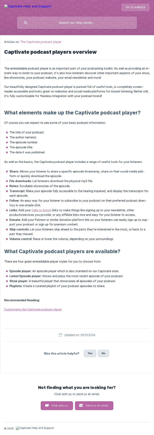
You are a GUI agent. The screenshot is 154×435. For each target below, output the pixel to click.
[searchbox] (77, 23)
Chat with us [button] (60, 405)
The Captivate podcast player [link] (40, 42)
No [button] (103, 353)
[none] (27, 7)
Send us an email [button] (97, 405)
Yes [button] (90, 353)
